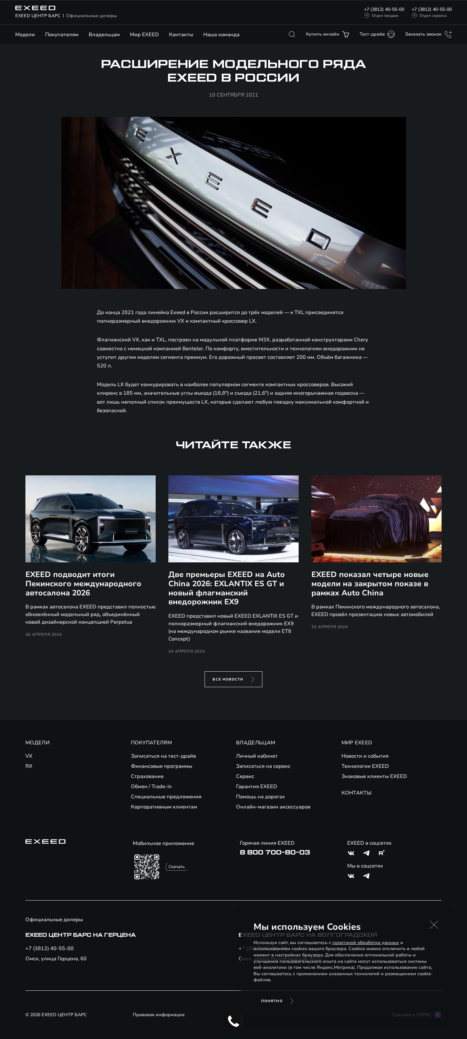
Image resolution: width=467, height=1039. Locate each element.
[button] (434, 924)
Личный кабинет (257, 756)
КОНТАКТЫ (357, 792)
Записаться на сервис (263, 766)
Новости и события (365, 756)
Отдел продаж (385, 15)
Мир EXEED (144, 34)
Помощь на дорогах (260, 796)
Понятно (272, 1001)
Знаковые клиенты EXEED (374, 776)
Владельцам (104, 34)
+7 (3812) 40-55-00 (384, 9)
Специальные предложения (166, 796)
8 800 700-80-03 (275, 852)
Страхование (147, 776)
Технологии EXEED (365, 766)
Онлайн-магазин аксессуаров (273, 806)
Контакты (181, 34)
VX (28, 756)
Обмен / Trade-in (151, 786)
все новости (228, 679)
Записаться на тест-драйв (163, 756)
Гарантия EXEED (256, 786)
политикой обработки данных (365, 943)
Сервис (245, 776)
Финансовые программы (161, 766)
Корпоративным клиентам (164, 806)
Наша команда (221, 34)
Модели (25, 34)
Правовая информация (159, 1015)
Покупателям (61, 34)
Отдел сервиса (433, 15)
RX (28, 766)
